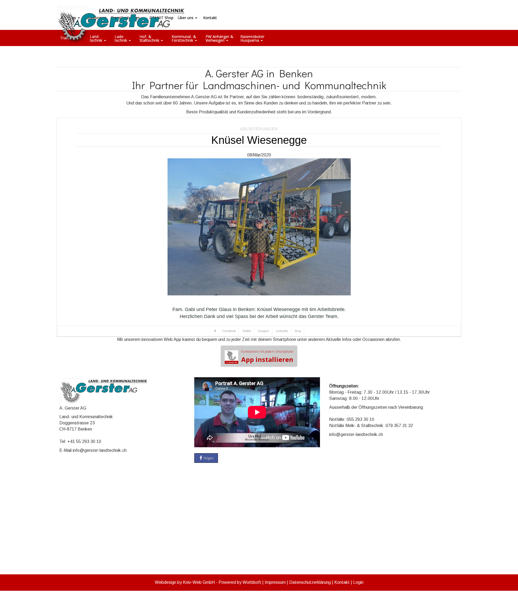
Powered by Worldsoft (240, 582)
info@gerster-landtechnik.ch (100, 450)
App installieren (267, 356)
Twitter (246, 331)
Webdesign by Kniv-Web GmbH (185, 582)
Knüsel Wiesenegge (259, 140)
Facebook (229, 331)
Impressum (275, 582)
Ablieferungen (259, 129)
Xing (298, 331)
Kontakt (342, 582)
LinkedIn (282, 331)
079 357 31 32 (399, 425)
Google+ (264, 331)
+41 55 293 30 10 (84, 441)
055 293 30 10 (360, 419)
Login (358, 582)
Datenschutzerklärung (310, 582)
